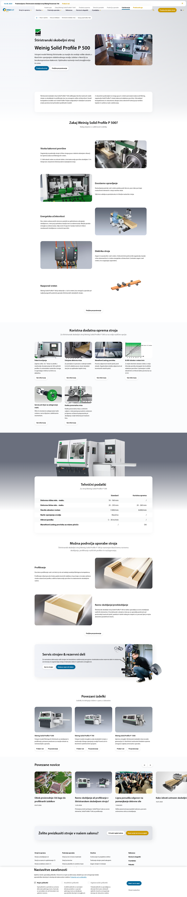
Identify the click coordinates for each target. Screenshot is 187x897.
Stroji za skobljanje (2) (42, 857)
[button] (144, 765)
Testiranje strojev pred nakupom (100, 860)
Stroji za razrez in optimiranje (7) (45, 860)
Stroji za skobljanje (55, 17)
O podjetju (95, 10)
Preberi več (40, 749)
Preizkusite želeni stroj (167, 10)
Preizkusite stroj (41, 68)
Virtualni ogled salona (115, 833)
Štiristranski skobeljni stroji (68, 17)
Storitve (38, 10)
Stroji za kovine (67, 860)
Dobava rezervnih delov (66, 667)
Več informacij (41, 378)
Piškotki (131, 865)
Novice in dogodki (82, 10)
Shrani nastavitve (134, 890)
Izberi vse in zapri (134, 883)
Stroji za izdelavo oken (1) (43, 864)
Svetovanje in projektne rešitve (100, 857)
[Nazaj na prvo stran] (7, 10)
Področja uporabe (53, 10)
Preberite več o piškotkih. (78, 877)
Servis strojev (48, 667)
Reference (69, 10)
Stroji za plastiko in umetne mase (72, 864)
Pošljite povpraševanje (59, 68)
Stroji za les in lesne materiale (71, 857)
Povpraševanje (53, 749)
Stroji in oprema (24, 10)
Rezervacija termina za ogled (137, 833)
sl (181, 10)
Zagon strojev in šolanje (98, 864)
